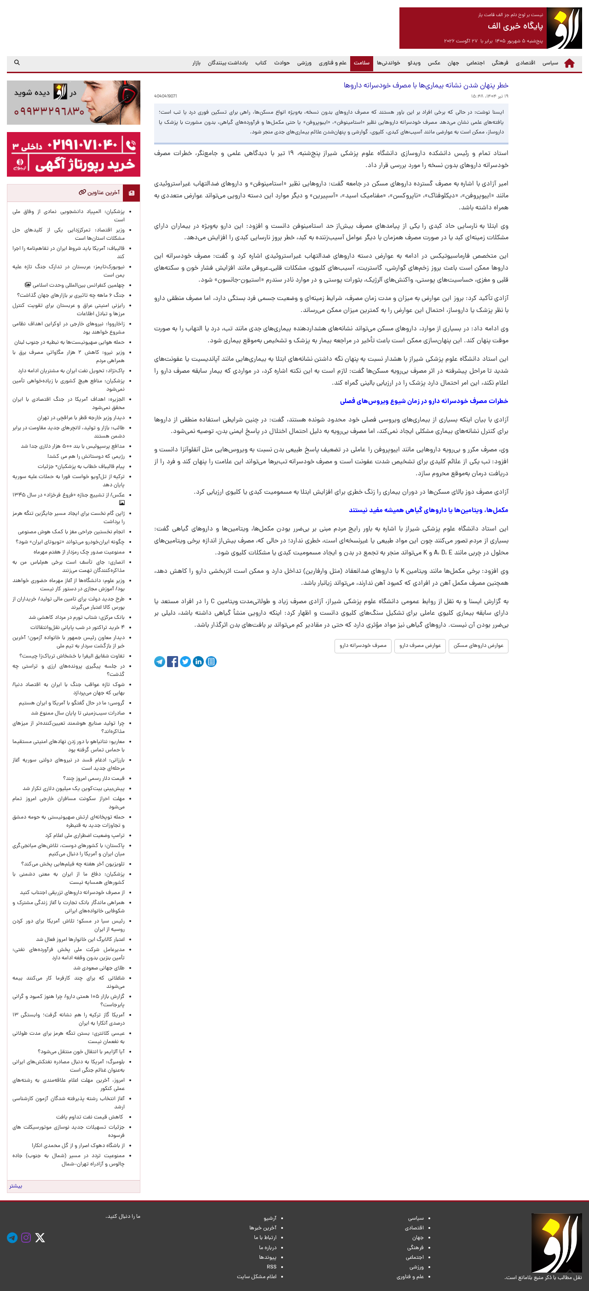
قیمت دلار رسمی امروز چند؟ (92, 779)
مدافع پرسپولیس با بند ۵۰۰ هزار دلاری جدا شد (73, 447)
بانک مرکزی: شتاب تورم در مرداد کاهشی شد (75, 618)
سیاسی (550, 63)
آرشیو (270, 1219)
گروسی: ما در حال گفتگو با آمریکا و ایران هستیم (72, 703)
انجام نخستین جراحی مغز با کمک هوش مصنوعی (71, 532)
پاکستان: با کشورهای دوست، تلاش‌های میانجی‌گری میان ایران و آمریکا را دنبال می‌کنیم (68, 850)
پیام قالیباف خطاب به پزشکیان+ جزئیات (80, 467)
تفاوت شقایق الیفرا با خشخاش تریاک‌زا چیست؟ (72, 656)
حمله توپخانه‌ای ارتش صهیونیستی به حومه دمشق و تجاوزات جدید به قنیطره (68, 821)
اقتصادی (525, 63)
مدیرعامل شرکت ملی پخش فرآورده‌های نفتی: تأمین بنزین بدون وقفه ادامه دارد (68, 954)
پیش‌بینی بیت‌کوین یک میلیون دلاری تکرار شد (74, 789)
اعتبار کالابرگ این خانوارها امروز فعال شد (80, 940)
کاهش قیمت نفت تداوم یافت (90, 1117)
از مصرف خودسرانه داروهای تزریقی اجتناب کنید (72, 893)
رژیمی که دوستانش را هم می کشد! (86, 457)
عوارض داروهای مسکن (478, 646)
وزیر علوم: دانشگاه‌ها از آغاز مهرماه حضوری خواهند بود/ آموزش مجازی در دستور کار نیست (68, 585)
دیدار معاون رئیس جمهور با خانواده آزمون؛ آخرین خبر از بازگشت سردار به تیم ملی (68, 642)
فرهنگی (500, 63)
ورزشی (304, 63)
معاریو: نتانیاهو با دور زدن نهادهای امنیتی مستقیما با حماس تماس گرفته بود (68, 746)
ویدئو (414, 63)
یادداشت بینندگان (228, 63)
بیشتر (15, 1186)
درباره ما (268, 1248)
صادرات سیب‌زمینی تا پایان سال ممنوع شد (78, 713)
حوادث (282, 63)
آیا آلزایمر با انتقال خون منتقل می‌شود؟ (81, 1052)
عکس (434, 63)
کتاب (261, 63)
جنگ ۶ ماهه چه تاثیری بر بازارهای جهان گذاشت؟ (71, 296)
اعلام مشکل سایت (257, 1277)
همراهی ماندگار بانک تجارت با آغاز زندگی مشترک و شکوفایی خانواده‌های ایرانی (68, 907)
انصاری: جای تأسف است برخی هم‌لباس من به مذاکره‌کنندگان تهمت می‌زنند (68, 567)
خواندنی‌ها (388, 63)
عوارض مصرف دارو (420, 646)
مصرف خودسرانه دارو (363, 646)
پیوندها (268, 1258)
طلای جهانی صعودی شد (99, 968)
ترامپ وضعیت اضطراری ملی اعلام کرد (85, 836)
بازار (196, 63)
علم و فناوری (332, 63)
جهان (453, 63)
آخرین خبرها (263, 1228)
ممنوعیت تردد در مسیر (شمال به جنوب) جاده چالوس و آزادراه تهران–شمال (68, 1160)
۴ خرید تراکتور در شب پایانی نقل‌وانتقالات (77, 628)
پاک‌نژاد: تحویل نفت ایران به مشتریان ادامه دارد (71, 371)
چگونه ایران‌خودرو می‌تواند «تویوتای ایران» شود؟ (70, 542)
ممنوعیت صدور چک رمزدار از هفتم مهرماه (78, 552)
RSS (272, 1267)
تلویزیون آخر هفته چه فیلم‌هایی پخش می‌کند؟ (73, 864)
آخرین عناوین (103, 193)
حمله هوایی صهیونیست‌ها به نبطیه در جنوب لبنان (69, 343)
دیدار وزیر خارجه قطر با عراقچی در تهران (81, 418)
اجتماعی (476, 63)
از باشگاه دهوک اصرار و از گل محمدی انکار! (78, 1146)
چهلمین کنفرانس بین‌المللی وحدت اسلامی (78, 286)
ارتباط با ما (265, 1238)
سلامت (360, 63)
